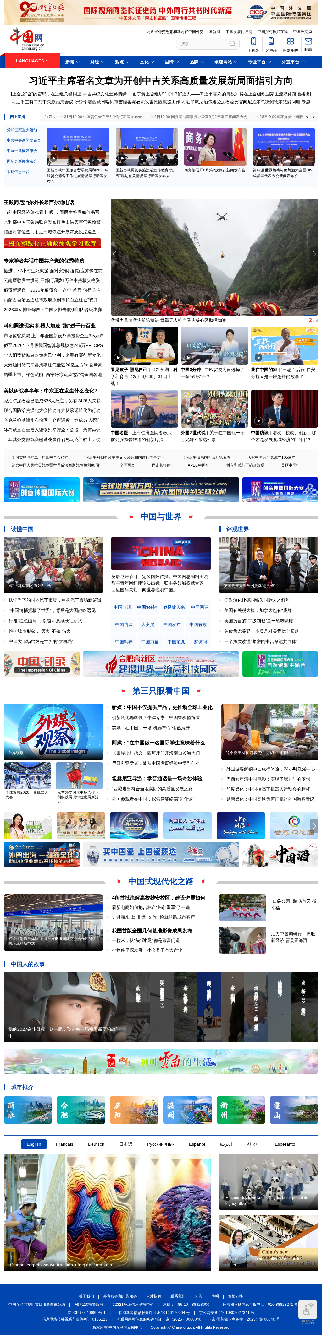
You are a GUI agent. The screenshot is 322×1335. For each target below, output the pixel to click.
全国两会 (127, 465)
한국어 (253, 1144)
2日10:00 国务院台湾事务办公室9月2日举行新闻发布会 (200, 117)
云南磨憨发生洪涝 (21, 280)
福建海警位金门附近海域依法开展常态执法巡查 (50, 231)
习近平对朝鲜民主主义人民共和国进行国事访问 (124, 457)
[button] (314, 254)
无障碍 (307, 1322)
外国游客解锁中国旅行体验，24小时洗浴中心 (270, 768)
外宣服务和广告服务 (120, 1296)
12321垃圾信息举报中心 (133, 1304)
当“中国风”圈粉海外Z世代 (29, 586)
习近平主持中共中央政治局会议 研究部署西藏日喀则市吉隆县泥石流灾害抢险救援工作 (96, 101)
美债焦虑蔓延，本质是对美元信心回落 (261, 631)
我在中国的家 (264, 369)
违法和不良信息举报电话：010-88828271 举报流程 (266, 1304)
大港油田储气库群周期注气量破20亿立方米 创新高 (53, 364)
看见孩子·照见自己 (129, 369)
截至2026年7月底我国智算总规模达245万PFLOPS (53, 345)
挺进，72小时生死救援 (26, 270)
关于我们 (86, 1296)
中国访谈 (260, 432)
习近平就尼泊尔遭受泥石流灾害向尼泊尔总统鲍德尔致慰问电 (240, 101)
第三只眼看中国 (161, 690)
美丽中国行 (290, 465)
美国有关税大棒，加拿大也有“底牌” (258, 610)
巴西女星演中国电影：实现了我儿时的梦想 (268, 778)
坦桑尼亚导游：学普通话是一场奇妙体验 (157, 778)
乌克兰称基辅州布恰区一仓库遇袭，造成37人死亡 (52, 420)
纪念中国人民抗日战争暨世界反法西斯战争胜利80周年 (57, 465)
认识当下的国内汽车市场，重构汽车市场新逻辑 (55, 600)
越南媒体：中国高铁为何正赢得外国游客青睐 (270, 799)
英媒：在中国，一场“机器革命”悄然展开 (151, 727)
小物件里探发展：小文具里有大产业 (147, 950)
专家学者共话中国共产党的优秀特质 (44, 260)
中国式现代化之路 (161, 881)
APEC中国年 (198, 465)
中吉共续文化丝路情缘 (105, 93)
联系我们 (178, 1296)
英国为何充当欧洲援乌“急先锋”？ (251, 586)
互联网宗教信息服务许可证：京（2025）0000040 (159, 1319)
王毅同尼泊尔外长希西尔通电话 (39, 202)
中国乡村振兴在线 (273, 32)
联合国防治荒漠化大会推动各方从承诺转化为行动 (52, 410)
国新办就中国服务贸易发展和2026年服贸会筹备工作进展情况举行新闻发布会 (77, 176)
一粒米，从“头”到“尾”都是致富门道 (146, 940)
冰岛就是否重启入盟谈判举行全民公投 (41, 429)
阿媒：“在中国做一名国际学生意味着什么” (160, 742)
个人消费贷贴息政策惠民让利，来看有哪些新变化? (53, 355)
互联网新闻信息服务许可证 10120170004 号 (152, 1313)
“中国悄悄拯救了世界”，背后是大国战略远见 (52, 610)
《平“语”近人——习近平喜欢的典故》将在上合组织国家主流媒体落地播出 (238, 93)
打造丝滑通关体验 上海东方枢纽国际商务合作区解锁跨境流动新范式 (52, 941)
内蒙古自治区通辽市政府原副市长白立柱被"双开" (51, 299)
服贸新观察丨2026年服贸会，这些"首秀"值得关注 (52, 290)
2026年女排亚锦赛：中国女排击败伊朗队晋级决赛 (53, 309)
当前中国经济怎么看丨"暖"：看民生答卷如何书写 (51, 212)
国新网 (214, 32)
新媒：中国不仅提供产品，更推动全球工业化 (162, 707)
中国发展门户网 (239, 32)
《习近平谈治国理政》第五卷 (205, 457)
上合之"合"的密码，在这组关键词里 (46, 93)
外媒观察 (16, 753)
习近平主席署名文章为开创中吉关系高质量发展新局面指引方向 (161, 80)
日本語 (125, 1144)
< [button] (307, 116)
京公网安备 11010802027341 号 (226, 1313)
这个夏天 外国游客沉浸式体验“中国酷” (258, 753)
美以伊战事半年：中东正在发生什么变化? (50, 390)
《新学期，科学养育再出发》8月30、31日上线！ (144, 376)
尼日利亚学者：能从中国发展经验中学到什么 (156, 763)
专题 (306, 101)
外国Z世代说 (193, 432)
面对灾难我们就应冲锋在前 (76, 270)
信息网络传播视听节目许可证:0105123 (75, 1319)
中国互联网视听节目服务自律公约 (36, 1304)
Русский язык (160, 1144)
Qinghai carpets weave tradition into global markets (61, 1264)
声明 (215, 1296)
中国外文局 (302, 32)
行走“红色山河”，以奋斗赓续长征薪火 (45, 620)
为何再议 (92, 429)
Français (64, 1144)
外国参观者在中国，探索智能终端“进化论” (153, 799)
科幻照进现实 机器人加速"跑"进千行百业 (50, 325)
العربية (226, 1144)
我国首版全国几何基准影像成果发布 (152, 930)
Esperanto (285, 1144)
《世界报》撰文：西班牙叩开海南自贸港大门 (156, 752)
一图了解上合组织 (145, 93)
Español (197, 1144)
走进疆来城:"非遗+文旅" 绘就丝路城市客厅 (153, 917)
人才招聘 (153, 1296)
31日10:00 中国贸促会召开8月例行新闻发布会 (103, 117)
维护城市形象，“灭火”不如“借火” (40, 631)
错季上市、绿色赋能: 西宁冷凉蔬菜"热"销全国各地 (53, 374)
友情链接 (235, 1296)
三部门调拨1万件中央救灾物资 (70, 280)
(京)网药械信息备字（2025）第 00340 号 (245, 1319)
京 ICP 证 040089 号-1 (87, 1313)
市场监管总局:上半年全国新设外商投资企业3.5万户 (54, 335)
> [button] (313, 116)
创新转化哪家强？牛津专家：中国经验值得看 (156, 717)
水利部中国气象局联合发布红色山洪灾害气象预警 (52, 221)
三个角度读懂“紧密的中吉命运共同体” (261, 641)
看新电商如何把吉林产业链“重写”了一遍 (151, 907)
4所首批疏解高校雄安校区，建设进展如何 (158, 897)
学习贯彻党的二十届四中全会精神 (40, 457)
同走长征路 (161, 465)
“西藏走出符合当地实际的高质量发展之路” (153, 788)
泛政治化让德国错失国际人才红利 (257, 600)
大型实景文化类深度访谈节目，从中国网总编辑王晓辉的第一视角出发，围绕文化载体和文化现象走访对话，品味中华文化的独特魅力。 (159, 583)
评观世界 (237, 529)
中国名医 (119, 432)
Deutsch (96, 1144)
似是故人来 (174, 607)
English (34, 1144)
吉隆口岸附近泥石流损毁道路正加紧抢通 (150, 320)
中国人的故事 (28, 964)
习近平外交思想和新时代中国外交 (175, 32)
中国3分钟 (191, 369)
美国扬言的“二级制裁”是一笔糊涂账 (258, 620)
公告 (198, 1296)
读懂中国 (22, 529)
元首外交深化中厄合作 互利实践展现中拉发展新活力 (78, 797)
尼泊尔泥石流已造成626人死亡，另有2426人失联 (52, 400)
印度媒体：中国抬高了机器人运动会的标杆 (268, 789)
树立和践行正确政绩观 (245, 465)
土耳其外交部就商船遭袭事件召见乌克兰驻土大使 (52, 439)
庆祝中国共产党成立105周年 (271, 457)
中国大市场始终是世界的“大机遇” (41, 641)
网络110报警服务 (88, 1304)
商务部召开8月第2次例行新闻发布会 (214, 170)
